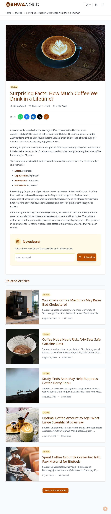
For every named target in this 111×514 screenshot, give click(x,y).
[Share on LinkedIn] (33, 117)
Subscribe (89, 257)
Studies (18, 13)
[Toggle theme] (96, 4)
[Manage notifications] (105, 509)
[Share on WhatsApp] (20, 117)
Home (8, 13)
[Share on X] (40, 117)
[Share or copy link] (46, 117)
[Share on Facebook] (27, 117)
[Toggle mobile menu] (102, 5)
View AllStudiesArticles (55, 490)
